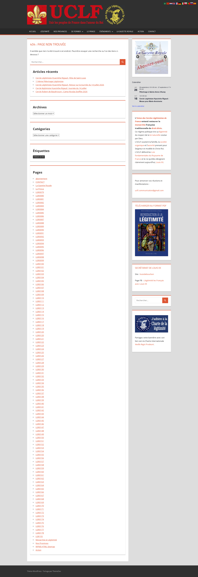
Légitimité (44, 31)
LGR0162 (40, 478)
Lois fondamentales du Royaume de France (149, 155)
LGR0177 (40, 529)
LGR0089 (40, 226)
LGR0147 (40, 427)
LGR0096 (40, 250)
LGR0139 (40, 400)
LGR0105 (40, 281)
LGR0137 (40, 393)
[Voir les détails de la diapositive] (151, 57)
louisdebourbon (146, 274)
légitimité (163, 131)
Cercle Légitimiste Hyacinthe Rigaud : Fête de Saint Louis (61, 78)
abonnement (41, 178)
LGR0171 (40, 509)
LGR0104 (40, 277)
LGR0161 (40, 475)
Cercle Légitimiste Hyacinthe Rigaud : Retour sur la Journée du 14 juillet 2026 (70, 84)
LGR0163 (40, 482)
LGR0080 (40, 195)
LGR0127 (40, 359)
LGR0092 (40, 236)
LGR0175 (40, 522)
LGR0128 (40, 362)
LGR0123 (40, 345)
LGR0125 (40, 352)
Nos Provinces (60, 31)
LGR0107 (40, 287)
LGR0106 (40, 284)
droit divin (157, 128)
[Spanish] (194, 3)
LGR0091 (40, 233)
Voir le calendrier (138, 106)
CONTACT (152, 31)
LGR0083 (40, 206)
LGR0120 (40, 332)
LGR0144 (40, 417)
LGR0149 (40, 434)
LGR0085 (40, 212)
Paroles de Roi (39, 157)
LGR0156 (40, 458)
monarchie (140, 124)
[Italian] (182, 3)
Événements (105, 31)
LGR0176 (40, 526)
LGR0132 (40, 376)
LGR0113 (40, 308)
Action (141, 31)
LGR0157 (40, 461)
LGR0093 (40, 240)
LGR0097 (40, 253)
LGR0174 (40, 519)
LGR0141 (40, 407)
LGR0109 (40, 294)
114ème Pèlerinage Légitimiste (49, 81)
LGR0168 (40, 499)
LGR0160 (40, 471)
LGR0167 (40, 495)
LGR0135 (40, 386)
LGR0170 (40, 505)
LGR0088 (40, 223)
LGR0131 (40, 373)
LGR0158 (40, 465)
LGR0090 (40, 229)
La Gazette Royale (125, 31)
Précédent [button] (138, 57)
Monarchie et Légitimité (46, 540)
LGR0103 (40, 274)
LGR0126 (40, 355)
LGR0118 (40, 325)
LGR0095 (40, 246)
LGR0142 (40, 410)
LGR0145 (40, 420)
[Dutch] (170, 3)
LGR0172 (40, 512)
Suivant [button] (165, 57)
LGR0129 (40, 366)
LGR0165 (40, 488)
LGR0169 (40, 502)
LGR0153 (40, 448)
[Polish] (185, 3)
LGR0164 (40, 485)
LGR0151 (40, 441)
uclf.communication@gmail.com (149, 190)
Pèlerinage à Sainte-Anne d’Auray (152, 92)
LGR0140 (40, 403)
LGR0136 (40, 390)
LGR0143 (40, 413)
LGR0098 (40, 257)
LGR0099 (40, 260)
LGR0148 (40, 430)
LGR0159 (40, 468)
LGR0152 (40, 444)
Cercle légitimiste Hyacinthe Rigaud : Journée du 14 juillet (61, 88)
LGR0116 (40, 318)
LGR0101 (40, 267)
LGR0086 (40, 216)
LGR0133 (40, 379)
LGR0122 (40, 342)
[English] (173, 3)
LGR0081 (40, 199)
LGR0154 (40, 451)
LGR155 (39, 536)
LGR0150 (40, 437)
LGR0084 (40, 209)
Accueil (32, 31)
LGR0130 (40, 369)
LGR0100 (40, 264)
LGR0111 (40, 301)
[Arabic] (165, 3)
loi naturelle (155, 135)
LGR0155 (40, 454)
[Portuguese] (188, 3)
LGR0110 (40, 298)
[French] (176, 3)
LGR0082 (40, 202)
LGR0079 (40, 192)
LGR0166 (40, 492)
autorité (151, 145)
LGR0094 (40, 243)
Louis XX (159, 162)
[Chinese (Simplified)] (167, 3)
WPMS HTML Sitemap (45, 546)
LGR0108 (40, 291)
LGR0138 (40, 396)
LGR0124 (40, 349)
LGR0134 (40, 383)
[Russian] (191, 3)
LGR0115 (40, 315)
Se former (76, 31)
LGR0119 (40, 328)
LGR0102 (40, 270)
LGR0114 (40, 311)
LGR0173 (40, 516)
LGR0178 (40, 533)
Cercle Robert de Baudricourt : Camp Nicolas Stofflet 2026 (61, 91)
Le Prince (91, 31)
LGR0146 (40, 424)
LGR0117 (40, 321)
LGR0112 (40, 304)
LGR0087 (40, 219)
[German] (179, 3)
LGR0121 (40, 339)
